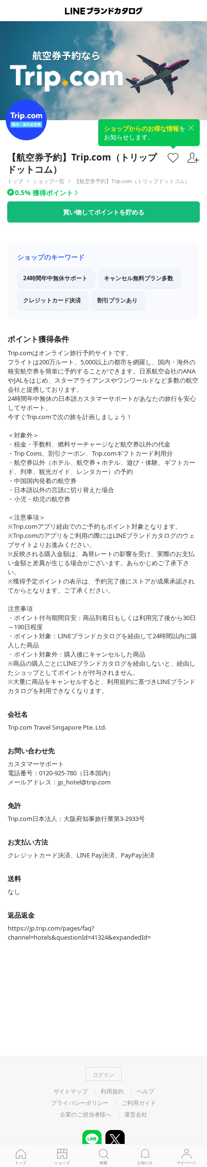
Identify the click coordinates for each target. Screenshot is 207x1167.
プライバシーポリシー (79, 1103)
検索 (103, 1162)
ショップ (62, 1162)
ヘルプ (145, 1091)
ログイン (103, 1074)
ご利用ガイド (138, 1103)
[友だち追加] (193, 157)
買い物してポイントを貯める (103, 212)
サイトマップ (70, 1091)
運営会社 (135, 1114)
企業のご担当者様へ (85, 1114)
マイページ (186, 1162)
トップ (20, 1162)
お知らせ (145, 1162)
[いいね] (173, 157)
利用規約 (112, 1091)
